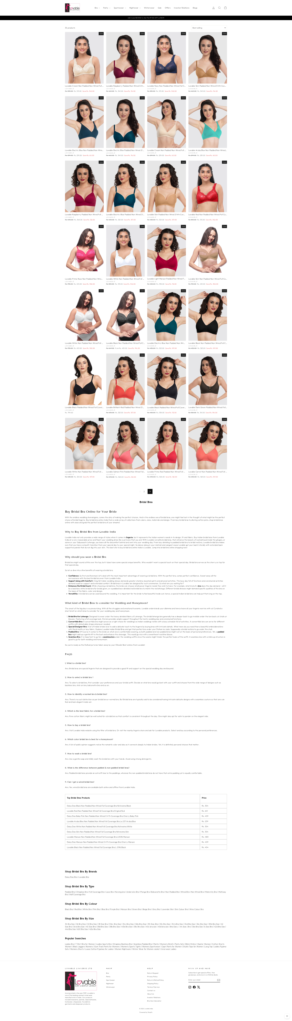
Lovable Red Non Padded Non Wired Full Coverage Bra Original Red (96, 811)
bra (199, 586)
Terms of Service (153, 987)
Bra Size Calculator (154, 1001)
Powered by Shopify (145, 1012)
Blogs (195, 8)
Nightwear (134, 8)
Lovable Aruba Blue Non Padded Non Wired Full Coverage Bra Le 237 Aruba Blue (101, 821)
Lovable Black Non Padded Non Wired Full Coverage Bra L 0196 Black (96, 847)
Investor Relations (181, 8)
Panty (106, 8)
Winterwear (149, 8)
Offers (168, 8)
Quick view (84, 81)
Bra (96, 8)
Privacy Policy (152, 977)
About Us (150, 994)
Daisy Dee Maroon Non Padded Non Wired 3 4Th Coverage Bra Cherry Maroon (101, 842)
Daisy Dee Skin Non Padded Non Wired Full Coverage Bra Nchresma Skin (98, 832)
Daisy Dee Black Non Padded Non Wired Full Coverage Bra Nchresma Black (99, 806)
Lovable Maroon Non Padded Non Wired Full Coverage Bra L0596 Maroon (98, 837)
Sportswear (119, 8)
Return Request (153, 973)
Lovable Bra (84, 877)
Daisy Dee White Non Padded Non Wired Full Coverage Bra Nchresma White (99, 826)
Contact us (151, 990)
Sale (160, 8)
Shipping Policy (152, 983)
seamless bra (109, 637)
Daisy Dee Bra (71, 877)
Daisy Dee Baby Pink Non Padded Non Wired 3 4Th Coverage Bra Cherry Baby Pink (102, 816)
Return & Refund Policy (155, 980)
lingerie (129, 537)
